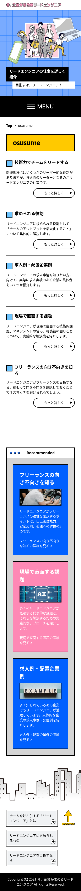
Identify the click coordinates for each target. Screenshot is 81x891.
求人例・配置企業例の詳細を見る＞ (39, 737)
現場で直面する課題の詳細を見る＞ (39, 640)
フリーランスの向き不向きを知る (44, 370)
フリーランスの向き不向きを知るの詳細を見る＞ (39, 543)
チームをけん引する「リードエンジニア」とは (31, 818)
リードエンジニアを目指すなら (31, 858)
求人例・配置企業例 (33, 265)
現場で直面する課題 (33, 316)
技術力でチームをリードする (41, 162)
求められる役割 (29, 213)
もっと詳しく (54, 193)
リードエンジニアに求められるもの (31, 838)
